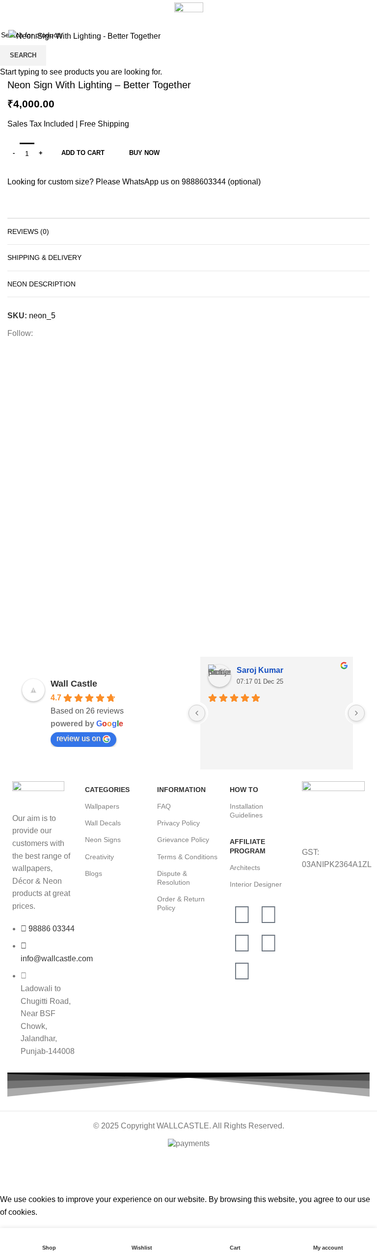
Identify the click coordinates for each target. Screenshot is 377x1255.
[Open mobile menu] (12, 11)
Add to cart (83, 152)
